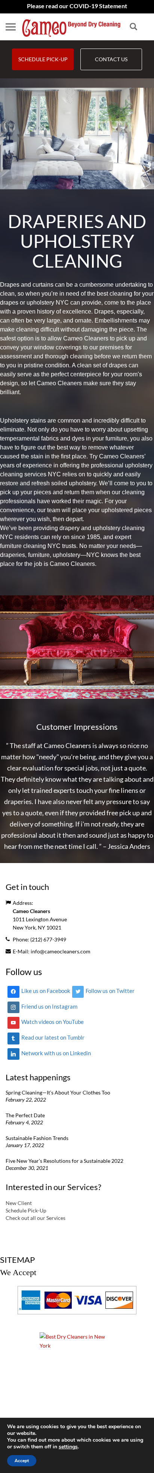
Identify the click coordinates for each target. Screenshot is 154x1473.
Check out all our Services (35, 1218)
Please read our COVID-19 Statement (77, 5)
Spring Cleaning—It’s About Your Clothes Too (58, 1092)
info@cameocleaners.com (60, 951)
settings (68, 1447)
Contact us (111, 59)
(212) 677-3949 (48, 939)
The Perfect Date (25, 1115)
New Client (19, 1203)
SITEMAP (17, 1260)
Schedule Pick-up (43, 59)
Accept (22, 1461)
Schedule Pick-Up (26, 1210)
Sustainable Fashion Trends (37, 1138)
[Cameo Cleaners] (71, 26)
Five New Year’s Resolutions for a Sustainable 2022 (64, 1161)
